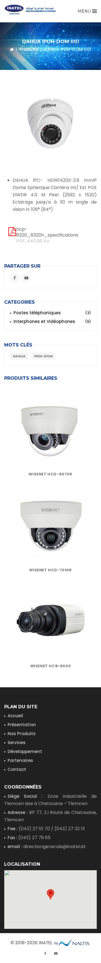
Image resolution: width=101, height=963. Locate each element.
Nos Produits (22, 734)
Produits (28, 49)
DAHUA (19, 356)
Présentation (22, 725)
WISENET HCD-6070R (50, 474)
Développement (25, 751)
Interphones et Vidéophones (52, 321)
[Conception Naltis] (72, 942)
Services (17, 742)
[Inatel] (32, 9)
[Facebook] (14, 277)
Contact (17, 769)
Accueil (15, 716)
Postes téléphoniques (52, 313)
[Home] (12, 49)
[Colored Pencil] (50, 427)
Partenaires (20, 760)
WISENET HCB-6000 (50, 666)
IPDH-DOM (43, 356)
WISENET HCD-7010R (50, 570)
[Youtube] (26, 277)
